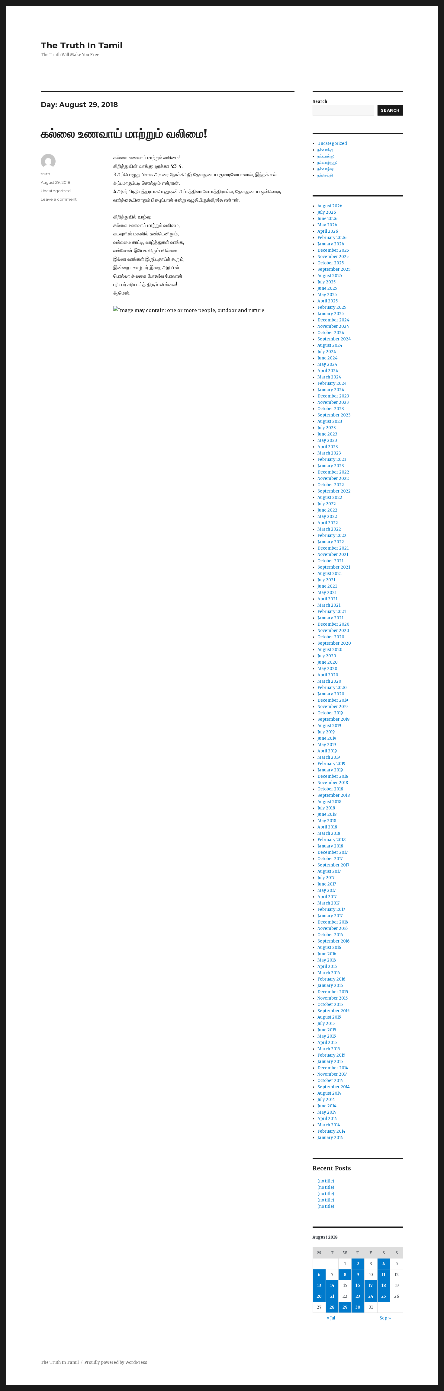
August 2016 (329, 947)
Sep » (385, 1318)
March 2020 (329, 681)
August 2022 (329, 497)
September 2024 (334, 339)
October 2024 (330, 332)
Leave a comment (59, 199)
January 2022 (330, 541)
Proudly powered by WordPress (115, 1362)
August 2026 (329, 206)
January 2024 (330, 389)
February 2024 (332, 383)
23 (358, 1296)
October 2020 (330, 637)
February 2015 (331, 1055)
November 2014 (332, 1074)
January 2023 (330, 465)
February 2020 (332, 687)
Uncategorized (56, 190)
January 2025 (330, 313)
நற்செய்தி (325, 175)
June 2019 (326, 738)
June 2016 (326, 953)
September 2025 (333, 269)
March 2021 (328, 605)
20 (319, 1296)
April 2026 (327, 231)
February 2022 (331, 535)
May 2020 (327, 668)
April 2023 (327, 446)
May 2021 (326, 592)
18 (383, 1285)
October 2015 (330, 1004)
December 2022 (333, 472)
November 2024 (333, 326)
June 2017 (326, 884)
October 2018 (330, 789)
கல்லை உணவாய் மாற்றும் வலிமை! (124, 133)
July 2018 (326, 808)
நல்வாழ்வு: (325, 168)
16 (358, 1285)
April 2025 (327, 301)
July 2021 (326, 579)
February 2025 (331, 307)
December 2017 (332, 852)
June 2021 (327, 586)
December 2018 (332, 776)
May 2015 (326, 1036)
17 (371, 1285)
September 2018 (333, 795)
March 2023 (329, 453)
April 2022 (327, 522)
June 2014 (326, 1106)
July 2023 (326, 427)
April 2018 (327, 827)
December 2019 (332, 700)
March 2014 (328, 1125)
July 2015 (326, 1023)
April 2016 (327, 966)
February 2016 (331, 979)
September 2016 (333, 941)
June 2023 (327, 434)
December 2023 (333, 396)
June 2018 (326, 814)
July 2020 (326, 656)
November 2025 (333, 256)
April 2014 (327, 1118)
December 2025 (333, 250)
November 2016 (332, 928)
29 (345, 1307)
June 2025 (327, 288)
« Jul (331, 1318)
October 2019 (330, 713)
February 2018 (331, 839)
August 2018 (329, 801)
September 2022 (334, 491)
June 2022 (327, 510)
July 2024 (326, 351)
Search (320, 101)
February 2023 (331, 459)
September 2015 (333, 1010)
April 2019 (327, 751)
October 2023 (330, 408)
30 (358, 1307)
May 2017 (326, 890)
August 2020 (330, 649)
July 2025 (326, 282)
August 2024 (330, 345)
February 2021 (331, 611)
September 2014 (333, 1087)
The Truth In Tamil (81, 45)
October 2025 (330, 263)
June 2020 (327, 662)
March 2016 (328, 972)
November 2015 (332, 998)
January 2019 (330, 770)
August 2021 (329, 573)
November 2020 (333, 630)
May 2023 (327, 440)
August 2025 (329, 275)
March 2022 (329, 529)
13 (319, 1285)
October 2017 (330, 858)
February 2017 (331, 909)
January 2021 (330, 618)
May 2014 (326, 1112)
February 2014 (331, 1131)
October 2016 (330, 934)
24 (370, 1296)
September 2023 (334, 415)
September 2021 (333, 567)
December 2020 (333, 624)
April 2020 (327, 675)
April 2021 (327, 598)
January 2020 (330, 694)
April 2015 (327, 1042)
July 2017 (325, 877)
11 (383, 1274)
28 (332, 1307)
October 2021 (330, 560)
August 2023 (329, 421)
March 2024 (329, 377)
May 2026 (327, 225)
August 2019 (329, 725)
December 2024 (333, 320)
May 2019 (326, 744)
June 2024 (327, 358)
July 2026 (326, 212)
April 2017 (326, 896)
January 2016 (330, 985)
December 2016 (332, 922)
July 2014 (326, 1099)
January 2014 (330, 1137)
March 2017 (328, 903)
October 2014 (330, 1080)
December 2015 (332, 991)
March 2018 (328, 833)
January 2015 (330, 1061)
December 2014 (332, 1067)
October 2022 (330, 484)
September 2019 (333, 719)
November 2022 (333, 478)
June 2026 (327, 218)
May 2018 (326, 820)
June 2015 (326, 1029)
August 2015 (329, 1017)
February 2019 (331, 763)
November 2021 (332, 554)
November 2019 (332, 706)
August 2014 (329, 1093)
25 (383, 1296)
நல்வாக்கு (325, 149)
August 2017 (329, 871)
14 (332, 1285)
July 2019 (326, 732)
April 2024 (327, 370)
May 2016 (326, 960)
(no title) (325, 1181)
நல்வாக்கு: (325, 156)
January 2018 (330, 846)
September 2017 (333, 865)
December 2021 (333, 548)
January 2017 (330, 915)
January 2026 (330, 244)
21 (332, 1296)
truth (45, 173)
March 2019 (328, 757)
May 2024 (327, 364)
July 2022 (326, 503)
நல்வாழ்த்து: (327, 162)
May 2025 (327, 294)
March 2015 (328, 1048)
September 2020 (334, 643)
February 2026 (331, 237)
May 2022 (327, 516)
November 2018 (332, 782)
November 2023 (333, 402)
